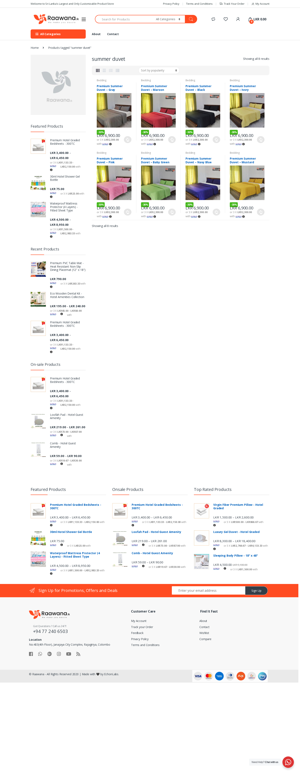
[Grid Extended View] (104, 70)
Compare (205, 639)
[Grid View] (98, 70)
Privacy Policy (171, 4)
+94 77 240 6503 (50, 631)
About (96, 34)
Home (35, 48)
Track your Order (142, 627)
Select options (127, 139)
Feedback (137, 633)
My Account (262, 4)
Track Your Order (234, 4)
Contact (113, 34)
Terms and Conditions (199, 4)
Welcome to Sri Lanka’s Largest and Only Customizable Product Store (72, 4)
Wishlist (204, 633)
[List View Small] (117, 70)
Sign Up (256, 591)
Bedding (102, 80)
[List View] (111, 70)
